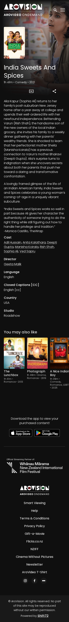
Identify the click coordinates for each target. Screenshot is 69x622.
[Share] (54, 91)
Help (34, 510)
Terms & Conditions (34, 518)
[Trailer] (31, 91)
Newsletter (34, 564)
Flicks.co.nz (34, 541)
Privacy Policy (34, 526)
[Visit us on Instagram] (25, 581)
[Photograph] (37, 353)
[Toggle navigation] (63, 10)
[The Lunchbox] (14, 353)
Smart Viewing (34, 503)
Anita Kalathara (34, 242)
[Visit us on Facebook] (34, 581)
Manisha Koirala (27, 247)
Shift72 (43, 616)
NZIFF (34, 549)
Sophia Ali (11, 251)
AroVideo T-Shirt (34, 572)
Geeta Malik (12, 264)
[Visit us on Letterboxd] (44, 581)
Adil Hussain (12, 242)
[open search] (55, 10)
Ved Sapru (27, 251)
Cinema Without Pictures (34, 557)
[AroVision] (34, 490)
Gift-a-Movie (34, 533)
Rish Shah (47, 247)
